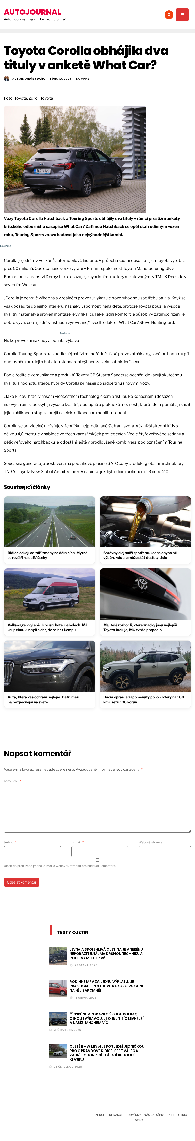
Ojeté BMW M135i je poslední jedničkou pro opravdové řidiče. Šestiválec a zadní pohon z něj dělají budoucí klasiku (107, 1053)
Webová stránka (150, 842)
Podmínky (133, 1115)
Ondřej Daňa (34, 79)
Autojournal (32, 12)
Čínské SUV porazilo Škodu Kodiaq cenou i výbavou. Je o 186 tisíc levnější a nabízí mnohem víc (106, 1018)
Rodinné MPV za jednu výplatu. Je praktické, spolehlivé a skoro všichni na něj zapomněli (106, 986)
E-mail (77, 842)
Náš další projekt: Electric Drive (161, 1117)
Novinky (82, 79)
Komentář (12, 781)
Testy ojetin (72, 932)
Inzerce (99, 1115)
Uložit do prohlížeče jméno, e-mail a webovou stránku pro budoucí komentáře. (60, 866)
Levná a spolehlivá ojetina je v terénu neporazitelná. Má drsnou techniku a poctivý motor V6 (106, 954)
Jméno (10, 842)
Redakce (116, 1115)
